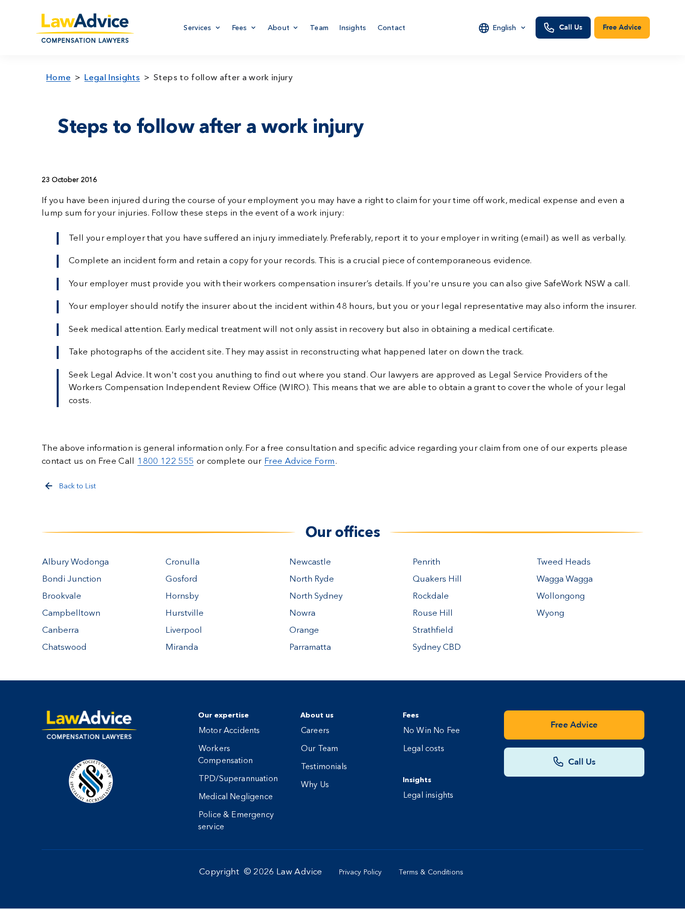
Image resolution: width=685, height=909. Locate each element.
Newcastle (310, 562)
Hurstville (184, 613)
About (278, 27)
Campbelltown (71, 613)
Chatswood (64, 647)
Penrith (426, 562)
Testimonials (324, 767)
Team (319, 27)
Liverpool (183, 630)
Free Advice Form (299, 461)
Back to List (77, 486)
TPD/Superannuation (238, 779)
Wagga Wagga (565, 579)
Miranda (181, 647)
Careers (315, 731)
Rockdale (431, 596)
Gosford (181, 579)
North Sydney (315, 596)
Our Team (319, 749)
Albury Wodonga (75, 562)
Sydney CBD (437, 647)
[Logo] (86, 28)
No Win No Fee (431, 731)
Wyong (550, 613)
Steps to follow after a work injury (223, 77)
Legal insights (428, 796)
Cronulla (182, 562)
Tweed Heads (564, 562)
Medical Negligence (236, 797)
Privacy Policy (360, 872)
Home (58, 77)
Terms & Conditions (431, 872)
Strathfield (433, 630)
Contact (392, 27)
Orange (304, 630)
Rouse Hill (433, 613)
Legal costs (423, 749)
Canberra (60, 630)
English (504, 27)
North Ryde (311, 579)
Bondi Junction (71, 579)
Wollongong (561, 596)
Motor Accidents (229, 731)
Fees (239, 27)
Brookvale (61, 596)
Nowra (302, 613)
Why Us (315, 785)
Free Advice (622, 27)
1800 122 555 (165, 461)
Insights (352, 27)
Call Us (570, 27)
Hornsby (182, 596)
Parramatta (310, 647)
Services (197, 27)
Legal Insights (112, 77)
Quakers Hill (437, 579)
